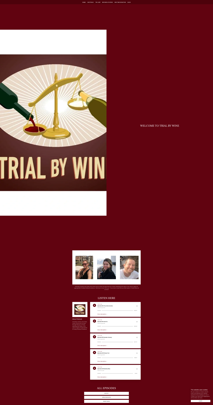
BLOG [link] (129, 2)
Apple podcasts (106, 397)
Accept (200, 401)
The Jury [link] (98, 2)
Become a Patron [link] (107, 2)
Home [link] (84, 2)
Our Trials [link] (90, 2)
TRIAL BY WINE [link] (99, 304)
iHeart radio (106, 401)
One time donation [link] (120, 2)
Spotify (106, 393)
